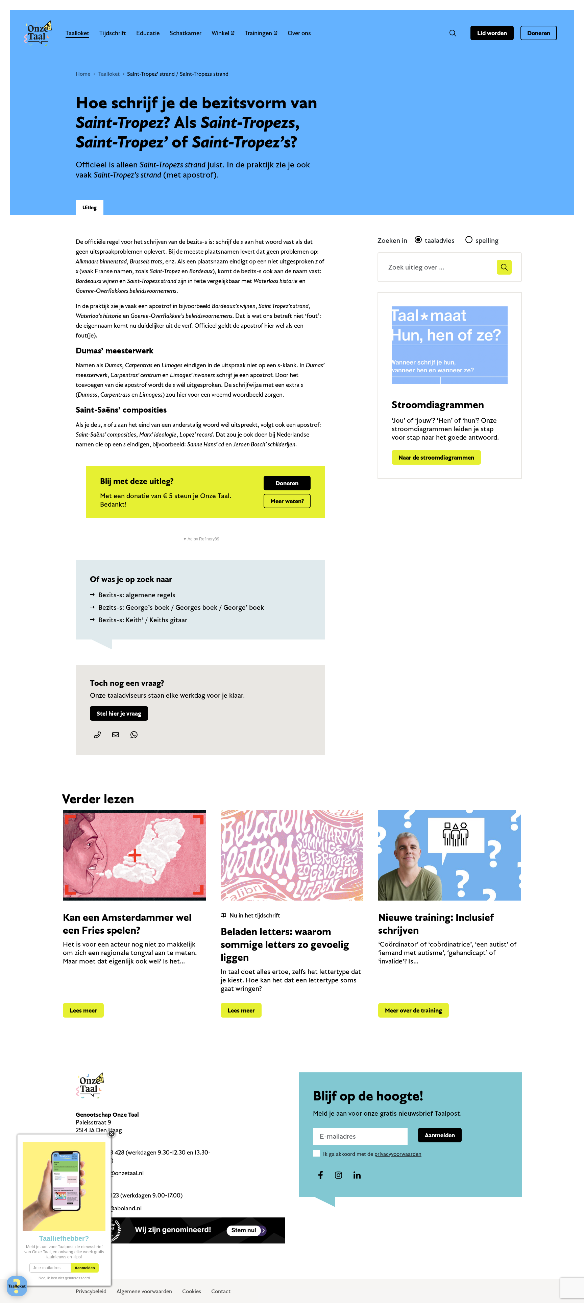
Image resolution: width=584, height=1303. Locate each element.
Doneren (538, 33)
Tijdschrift (112, 33)
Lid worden (492, 33)
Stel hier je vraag (119, 713)
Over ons (299, 33)
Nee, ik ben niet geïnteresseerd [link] (64, 1278)
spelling (487, 240)
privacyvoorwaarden (397, 1153)
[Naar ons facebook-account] (320, 1175)
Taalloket (77, 33)
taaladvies (440, 240)
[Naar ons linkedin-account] (356, 1175)
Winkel (220, 33)
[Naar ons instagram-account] (338, 1175)
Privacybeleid (91, 1291)
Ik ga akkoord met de (372, 1153)
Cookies (191, 1291)
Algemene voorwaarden (144, 1291)
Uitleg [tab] (89, 207)
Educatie (148, 33)
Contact (220, 1291)
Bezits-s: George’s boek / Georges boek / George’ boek (181, 607)
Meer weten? (287, 501)
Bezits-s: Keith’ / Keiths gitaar (142, 619)
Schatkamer (185, 33)
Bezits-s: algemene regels (136, 594)
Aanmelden (440, 1135)
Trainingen (258, 33)
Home (83, 73)
